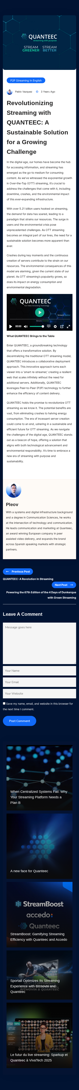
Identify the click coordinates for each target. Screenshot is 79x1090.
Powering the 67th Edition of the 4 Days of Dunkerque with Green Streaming (41, 595)
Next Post (61, 584)
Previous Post (21, 571)
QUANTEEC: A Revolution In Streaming (28, 579)
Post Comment (19, 721)
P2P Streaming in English (26, 80)
